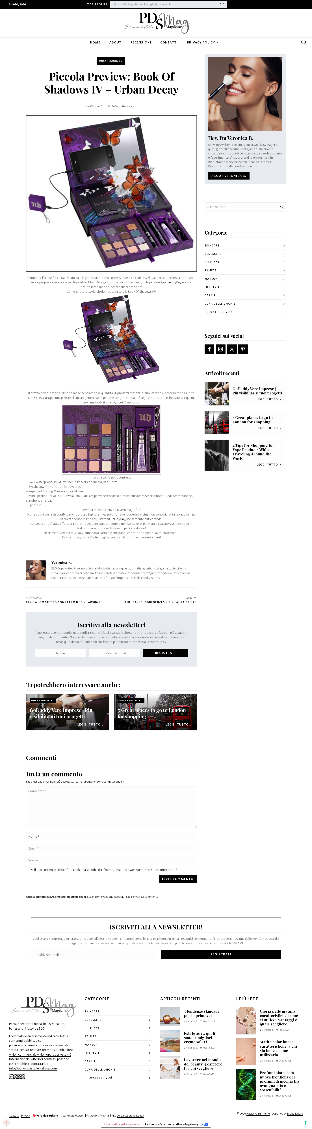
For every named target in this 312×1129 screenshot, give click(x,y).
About (115, 42)
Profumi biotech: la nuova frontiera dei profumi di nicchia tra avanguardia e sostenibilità (279, 1081)
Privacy (25, 1115)
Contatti (169, 42)
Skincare (212, 245)
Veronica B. (97, 106)
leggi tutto (89, 724)
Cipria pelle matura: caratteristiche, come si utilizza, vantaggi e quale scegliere (279, 1017)
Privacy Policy (201, 42)
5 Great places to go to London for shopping (152, 713)
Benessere (213, 254)
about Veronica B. (228, 176)
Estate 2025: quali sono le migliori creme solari (199, 1037)
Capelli (211, 295)
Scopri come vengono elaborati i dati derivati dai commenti (122, 896)
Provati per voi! (218, 312)
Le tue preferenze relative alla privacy (172, 1124)
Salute (210, 270)
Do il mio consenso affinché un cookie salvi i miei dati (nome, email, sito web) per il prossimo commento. (103, 870)
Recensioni (141, 42)
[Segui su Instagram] (221, 349)
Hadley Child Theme (258, 1113)
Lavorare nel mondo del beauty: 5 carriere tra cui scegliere (151, 4)
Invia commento (178, 879)
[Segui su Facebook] (209, 349)
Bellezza (212, 262)
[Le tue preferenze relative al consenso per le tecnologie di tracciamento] (305, 1122)
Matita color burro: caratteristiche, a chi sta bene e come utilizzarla (278, 1048)
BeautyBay (173, 282)
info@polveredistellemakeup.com (33, 1068)
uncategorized (111, 61)
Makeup (211, 278)
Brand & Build (295, 1113)
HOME (95, 42)
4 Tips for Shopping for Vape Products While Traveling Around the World (253, 451)
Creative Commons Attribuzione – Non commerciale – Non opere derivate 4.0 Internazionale (41, 1054)
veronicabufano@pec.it (130, 1115)
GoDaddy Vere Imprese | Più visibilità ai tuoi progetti (61, 713)
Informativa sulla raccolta (121, 1124)
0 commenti (130, 106)
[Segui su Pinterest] (243, 349)
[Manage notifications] (6, 1122)
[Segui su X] (232, 349)
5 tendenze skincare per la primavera (201, 1013)
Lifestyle (212, 287)
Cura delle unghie (220, 303)
